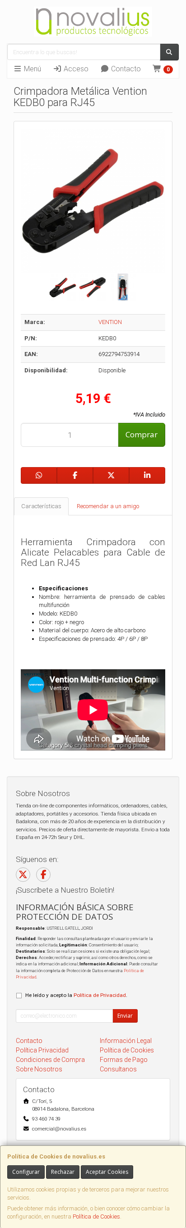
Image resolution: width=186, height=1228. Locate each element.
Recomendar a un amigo (108, 506)
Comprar (142, 434)
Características (41, 506)
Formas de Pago (124, 1059)
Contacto (125, 69)
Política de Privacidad (100, 995)
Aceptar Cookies (107, 1172)
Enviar (125, 1015)
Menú (31, 69)
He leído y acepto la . (76, 995)
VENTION (110, 322)
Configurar (26, 1172)
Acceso (75, 69)
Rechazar (62, 1172)
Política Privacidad (42, 1050)
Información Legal (126, 1040)
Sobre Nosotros (39, 1069)
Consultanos (118, 1069)
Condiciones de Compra (50, 1059)
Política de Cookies (96, 1216)
